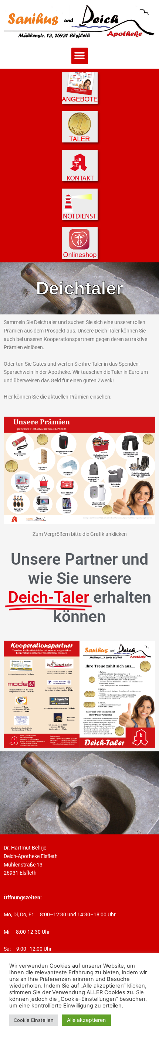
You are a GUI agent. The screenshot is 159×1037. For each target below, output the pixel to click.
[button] (79, 56)
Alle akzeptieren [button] (86, 1020)
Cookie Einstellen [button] (34, 1020)
